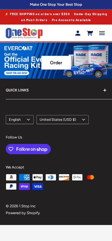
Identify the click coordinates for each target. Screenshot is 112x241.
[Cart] (89, 33)
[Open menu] (101, 33)
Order (56, 62)
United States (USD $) (58, 119)
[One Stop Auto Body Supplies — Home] (24, 33)
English (15, 119)
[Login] (77, 33)
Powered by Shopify (23, 213)
